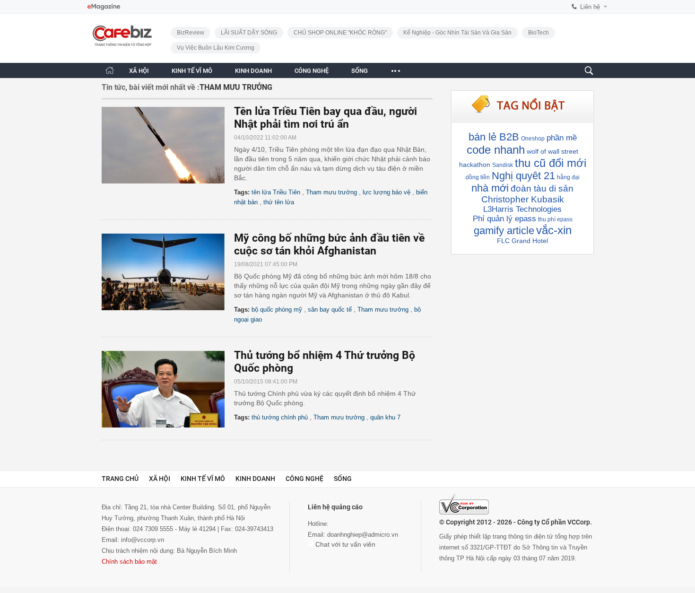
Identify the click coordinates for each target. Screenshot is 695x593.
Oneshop (533, 138)
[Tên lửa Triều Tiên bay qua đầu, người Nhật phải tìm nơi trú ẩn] (168, 145)
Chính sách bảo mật (129, 561)
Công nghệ (304, 478)
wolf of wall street (552, 151)
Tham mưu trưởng (331, 192)
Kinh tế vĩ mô (203, 478)
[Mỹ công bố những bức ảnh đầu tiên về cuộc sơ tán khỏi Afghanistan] (168, 272)
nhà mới (490, 188)
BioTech (538, 32)
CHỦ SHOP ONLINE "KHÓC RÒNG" (340, 32)
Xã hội (159, 478)
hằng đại (568, 177)
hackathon (474, 164)
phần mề (562, 137)
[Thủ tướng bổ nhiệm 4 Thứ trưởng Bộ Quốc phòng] (168, 389)
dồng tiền (478, 177)
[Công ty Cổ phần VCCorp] (464, 504)
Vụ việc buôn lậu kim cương (215, 47)
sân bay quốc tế (330, 309)
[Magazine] (103, 7)
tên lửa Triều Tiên (276, 192)
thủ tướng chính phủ (280, 417)
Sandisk (502, 165)
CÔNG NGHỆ (312, 70)
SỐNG (359, 70)
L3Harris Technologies (522, 209)
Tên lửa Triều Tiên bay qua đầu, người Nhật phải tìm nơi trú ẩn (325, 118)
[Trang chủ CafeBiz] (109, 70)
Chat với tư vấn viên (344, 544)
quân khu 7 (385, 417)
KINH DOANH (253, 70)
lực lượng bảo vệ (386, 192)
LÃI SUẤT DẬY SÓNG (249, 32)
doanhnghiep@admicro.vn (362, 534)
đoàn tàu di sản (542, 188)
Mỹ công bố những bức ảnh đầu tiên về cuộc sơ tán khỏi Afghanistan (329, 244)
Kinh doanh (255, 478)
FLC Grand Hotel (522, 240)
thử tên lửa (278, 202)
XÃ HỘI (139, 70)
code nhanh (496, 149)
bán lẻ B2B (494, 137)
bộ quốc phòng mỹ (277, 309)
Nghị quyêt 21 (523, 176)
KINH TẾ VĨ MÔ (192, 70)
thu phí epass (555, 219)
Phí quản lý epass (504, 218)
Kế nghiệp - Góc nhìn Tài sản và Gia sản (457, 32)
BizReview (190, 32)
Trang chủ (120, 478)
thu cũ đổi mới (550, 163)
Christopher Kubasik (522, 199)
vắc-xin (554, 230)
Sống (343, 478)
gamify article (504, 230)
